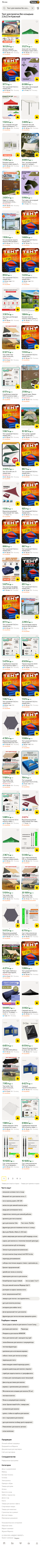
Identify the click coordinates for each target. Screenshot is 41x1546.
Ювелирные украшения (9, 1518)
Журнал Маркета (7, 1531)
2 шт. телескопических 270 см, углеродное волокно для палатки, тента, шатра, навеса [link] (10, 1164)
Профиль (37, 1543)
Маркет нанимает (7, 1528)
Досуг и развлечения (9, 1469)
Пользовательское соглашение (12, 1523)
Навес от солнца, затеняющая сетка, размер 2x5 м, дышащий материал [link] (11, 201)
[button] (38, 8)
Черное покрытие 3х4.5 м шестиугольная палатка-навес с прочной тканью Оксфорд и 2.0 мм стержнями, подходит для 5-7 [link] (29, 664)
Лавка (12, 1543)
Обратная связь (7, 1525)
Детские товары (7, 1515)
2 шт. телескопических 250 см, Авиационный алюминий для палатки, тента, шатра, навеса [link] (30, 934)
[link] (13, 1192)
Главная (4, 1543)
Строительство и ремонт (10, 1512)
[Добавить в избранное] (17, 21)
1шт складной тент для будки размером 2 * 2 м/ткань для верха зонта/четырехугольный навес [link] (11, 125)
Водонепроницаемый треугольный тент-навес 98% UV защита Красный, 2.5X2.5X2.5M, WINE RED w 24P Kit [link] (30, 820)
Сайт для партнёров (8, 1452)
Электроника (6, 1480)
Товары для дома (7, 1486)
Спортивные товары (8, 1506)
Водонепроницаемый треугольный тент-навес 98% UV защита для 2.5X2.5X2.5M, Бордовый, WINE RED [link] (11, 512)
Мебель (4, 1472)
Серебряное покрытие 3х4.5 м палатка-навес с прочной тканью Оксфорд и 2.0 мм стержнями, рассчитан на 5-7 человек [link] (10, 395)
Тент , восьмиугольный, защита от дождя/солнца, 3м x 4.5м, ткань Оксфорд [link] (30, 163)
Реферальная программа (10, 1460)
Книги (4, 1501)
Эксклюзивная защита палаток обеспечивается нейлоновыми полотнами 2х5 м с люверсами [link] (11, 240)
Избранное (20, 1543)
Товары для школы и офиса (11, 1503)
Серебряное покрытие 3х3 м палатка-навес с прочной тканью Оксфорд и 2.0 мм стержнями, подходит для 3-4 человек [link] (10, 664)
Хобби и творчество (8, 1495)
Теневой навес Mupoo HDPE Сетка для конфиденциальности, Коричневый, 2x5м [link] (29, 395)
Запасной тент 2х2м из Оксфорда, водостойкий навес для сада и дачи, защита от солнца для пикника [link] (30, 50)
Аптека (4, 1489)
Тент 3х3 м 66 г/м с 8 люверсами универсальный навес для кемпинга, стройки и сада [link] (11, 472)
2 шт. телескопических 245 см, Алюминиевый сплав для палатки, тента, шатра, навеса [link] (29, 858)
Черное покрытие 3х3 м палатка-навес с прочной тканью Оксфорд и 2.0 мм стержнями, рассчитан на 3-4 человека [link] (10, 820)
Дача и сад (5, 1498)
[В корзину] (17, 41)
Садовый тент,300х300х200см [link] (10, 1049)
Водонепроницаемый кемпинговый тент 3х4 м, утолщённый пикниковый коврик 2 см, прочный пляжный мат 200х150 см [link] (11, 741)
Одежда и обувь (7, 1483)
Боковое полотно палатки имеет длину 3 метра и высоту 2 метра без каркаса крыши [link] (10, 163)
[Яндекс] (17, 1538)
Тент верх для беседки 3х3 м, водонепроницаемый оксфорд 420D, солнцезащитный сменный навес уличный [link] (11, 317)
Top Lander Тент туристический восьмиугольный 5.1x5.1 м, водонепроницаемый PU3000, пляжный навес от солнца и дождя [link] (11, 781)
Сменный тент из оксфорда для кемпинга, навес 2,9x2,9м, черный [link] (30, 1011)
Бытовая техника (7, 1475)
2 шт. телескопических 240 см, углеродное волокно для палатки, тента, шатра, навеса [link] (29, 1164)
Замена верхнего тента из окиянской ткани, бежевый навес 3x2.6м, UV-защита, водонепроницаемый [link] (10, 1126)
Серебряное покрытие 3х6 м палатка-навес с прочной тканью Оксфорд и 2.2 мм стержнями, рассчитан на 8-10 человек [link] (29, 1126)
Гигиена (4, 1477)
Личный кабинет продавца (11, 1443)
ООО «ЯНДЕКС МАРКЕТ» (15, 1535)
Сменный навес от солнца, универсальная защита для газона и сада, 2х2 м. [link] (10, 858)
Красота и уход (7, 1492)
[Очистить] (32, 8)
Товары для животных (9, 1509)
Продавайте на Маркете (10, 1446)
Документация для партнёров (12, 1449)
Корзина (29, 1543)
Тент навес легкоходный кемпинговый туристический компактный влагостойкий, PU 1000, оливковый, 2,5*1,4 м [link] (30, 87)
